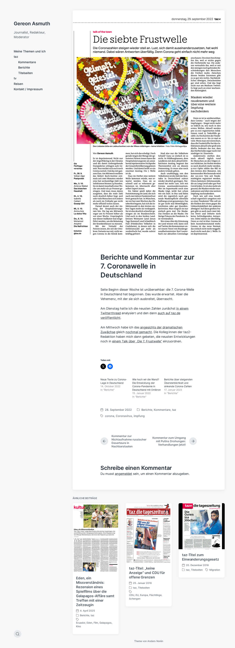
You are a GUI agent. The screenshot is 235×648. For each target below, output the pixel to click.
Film (96, 622)
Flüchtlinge (155, 595)
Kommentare (27, 62)
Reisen (18, 84)
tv (15, 78)
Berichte (24, 67)
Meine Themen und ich (30, 51)
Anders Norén (155, 641)
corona (109, 416)
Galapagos (105, 622)
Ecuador (80, 622)
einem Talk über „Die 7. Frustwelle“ (137, 341)
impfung (139, 416)
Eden (89, 622)
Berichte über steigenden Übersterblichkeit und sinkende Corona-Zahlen (178, 383)
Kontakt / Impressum (28, 89)
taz (16, 56)
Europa (144, 595)
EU (137, 595)
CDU (131, 595)
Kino (78, 626)
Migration (214, 569)
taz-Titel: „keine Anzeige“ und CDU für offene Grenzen (147, 572)
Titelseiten (25, 73)
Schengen (134, 598)
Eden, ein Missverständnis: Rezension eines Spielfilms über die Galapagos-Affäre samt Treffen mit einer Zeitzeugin (95, 591)
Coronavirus (124, 416)
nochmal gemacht (139, 332)
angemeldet (123, 474)
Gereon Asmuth (32, 23)
